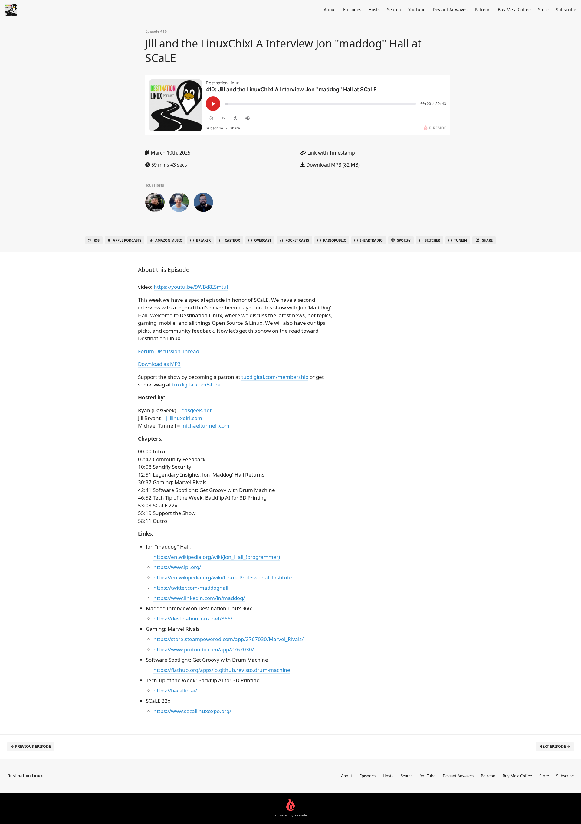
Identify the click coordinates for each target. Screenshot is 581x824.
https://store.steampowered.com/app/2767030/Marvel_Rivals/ (228, 639)
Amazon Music (168, 240)
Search (394, 9)
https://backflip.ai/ (175, 690)
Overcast (262, 240)
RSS (97, 240)
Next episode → (554, 746)
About (330, 9)
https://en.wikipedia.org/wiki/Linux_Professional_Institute (222, 577)
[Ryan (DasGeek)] (155, 203)
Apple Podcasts (127, 240)
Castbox (232, 240)
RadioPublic (334, 240)
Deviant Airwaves (450, 9)
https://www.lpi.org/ (177, 567)
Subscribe (566, 9)
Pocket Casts (297, 240)
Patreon (483, 9)
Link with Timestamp (330, 152)
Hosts (374, 9)
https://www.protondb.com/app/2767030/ (203, 649)
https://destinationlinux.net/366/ (192, 618)
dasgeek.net (197, 410)
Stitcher (432, 240)
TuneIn (460, 240)
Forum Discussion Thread (168, 351)
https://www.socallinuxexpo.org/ (192, 711)
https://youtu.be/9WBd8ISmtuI (191, 286)
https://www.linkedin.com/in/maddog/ (199, 597)
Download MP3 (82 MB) (332, 164)
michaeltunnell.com (205, 425)
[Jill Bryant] (179, 203)
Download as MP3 (159, 363)
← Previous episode (31, 746)
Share (487, 240)
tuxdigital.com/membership (274, 376)
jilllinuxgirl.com (184, 418)
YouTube (416, 9)
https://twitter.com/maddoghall (190, 587)
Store (543, 9)
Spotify (404, 240)
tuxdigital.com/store (196, 384)
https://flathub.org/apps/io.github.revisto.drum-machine (221, 669)
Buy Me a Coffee (514, 9)
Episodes (352, 9)
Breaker (203, 240)
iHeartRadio (371, 240)
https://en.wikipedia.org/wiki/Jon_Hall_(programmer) (216, 556)
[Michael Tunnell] (203, 203)
